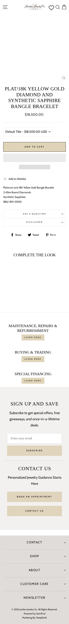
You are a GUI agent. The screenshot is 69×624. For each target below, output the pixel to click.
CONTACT (34, 542)
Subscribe (34, 450)
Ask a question (34, 214)
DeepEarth (41, 617)
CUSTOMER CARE (34, 584)
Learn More (33, 337)
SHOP (34, 556)
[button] (34, 158)
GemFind (40, 613)
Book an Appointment (34, 496)
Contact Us (34, 510)
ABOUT (34, 570)
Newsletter (34, 597)
